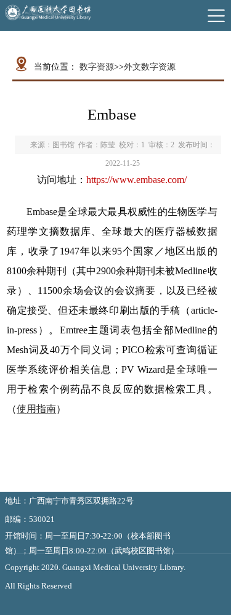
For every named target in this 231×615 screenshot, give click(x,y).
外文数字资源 (150, 66)
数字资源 (96, 66)
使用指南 (36, 409)
